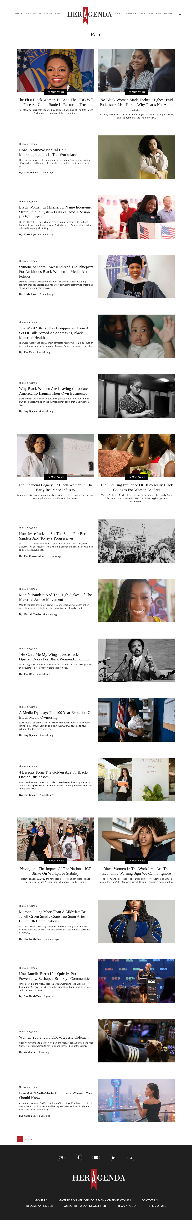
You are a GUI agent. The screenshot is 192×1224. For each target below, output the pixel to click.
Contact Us (150, 1200)
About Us (41, 1200)
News (17, 13)
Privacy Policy (127, 1206)
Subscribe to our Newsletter (84, 1206)
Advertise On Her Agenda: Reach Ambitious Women (94, 1200)
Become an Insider (39, 1206)
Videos (130, 13)
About (119, 13)
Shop (142, 13)
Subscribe (155, 13)
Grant (168, 13)
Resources (45, 13)
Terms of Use (156, 1206)
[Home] (89, 13)
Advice (30, 13)
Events (59, 13)
